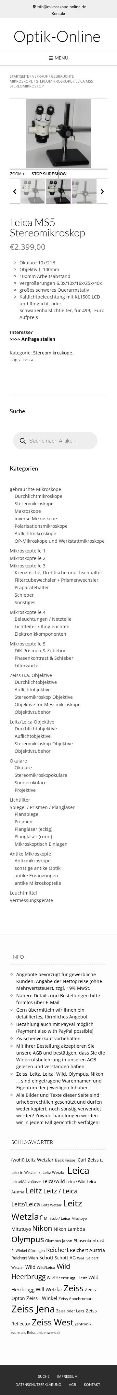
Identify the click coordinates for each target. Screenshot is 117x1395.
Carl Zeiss (88, 1160)
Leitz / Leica (60, 1191)
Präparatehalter (32, 587)
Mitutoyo (79, 1218)
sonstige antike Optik (37, 868)
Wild (30, 1267)
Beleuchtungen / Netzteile (43, 619)
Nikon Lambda (69, 1229)
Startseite (19, 76)
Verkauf (40, 76)
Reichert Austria (87, 1250)
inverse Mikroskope (36, 518)
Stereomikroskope (54, 81)
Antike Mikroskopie (30, 854)
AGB (72, 1384)
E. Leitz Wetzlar (52, 1172)
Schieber (24, 595)
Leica (27, 359)
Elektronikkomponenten (40, 634)
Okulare (18, 761)
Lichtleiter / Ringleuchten (42, 626)
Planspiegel (27, 814)
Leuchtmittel (23, 893)
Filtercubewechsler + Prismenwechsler (56, 580)
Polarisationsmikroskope (41, 526)
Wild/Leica (46, 1267)
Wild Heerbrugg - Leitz (67, 1277)
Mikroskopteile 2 (28, 558)
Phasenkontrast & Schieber (44, 658)
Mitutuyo (21, 1229)
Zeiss (74, 1288)
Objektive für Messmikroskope (48, 704)
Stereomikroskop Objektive (44, 697)
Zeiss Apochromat (74, 1298)
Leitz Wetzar (51, 1205)
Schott (46, 1257)
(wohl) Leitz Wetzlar (32, 1160)
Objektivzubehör (33, 712)
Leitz (34, 1190)
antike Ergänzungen (36, 875)
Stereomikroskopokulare (41, 775)
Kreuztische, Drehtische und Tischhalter (58, 572)
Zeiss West (52, 1322)
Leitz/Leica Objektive (32, 722)
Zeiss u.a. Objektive (31, 675)
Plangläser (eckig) (33, 829)
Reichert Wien (24, 1258)
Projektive (25, 790)
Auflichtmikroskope (35, 533)
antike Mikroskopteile (38, 883)
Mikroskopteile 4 (28, 612)
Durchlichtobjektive (36, 682)
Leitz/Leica (25, 1204)
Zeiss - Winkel (41, 1298)
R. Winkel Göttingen (28, 1250)
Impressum (67, 1376)
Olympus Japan (58, 1240)
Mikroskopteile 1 (28, 551)
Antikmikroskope (33, 860)
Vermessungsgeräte (31, 900)
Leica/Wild (54, 1181)
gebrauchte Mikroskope (35, 489)
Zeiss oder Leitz (70, 1311)
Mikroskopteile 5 (28, 644)
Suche (43, 1376)
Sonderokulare (30, 782)
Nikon (42, 1228)
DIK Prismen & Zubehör (40, 650)
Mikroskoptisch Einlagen (41, 844)
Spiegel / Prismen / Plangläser (42, 807)
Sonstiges (25, 602)
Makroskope (28, 511)
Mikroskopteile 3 (28, 566)
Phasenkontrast (88, 1240)
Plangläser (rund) (33, 836)
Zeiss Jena (33, 1308)
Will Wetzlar (49, 1289)
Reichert (57, 1250)
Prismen (23, 821)
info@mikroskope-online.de (61, 6)
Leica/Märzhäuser (26, 1181)
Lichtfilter (20, 800)
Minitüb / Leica (57, 1218)
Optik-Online (57, 36)
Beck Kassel (65, 1160)
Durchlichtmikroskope (38, 496)
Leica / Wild (75, 1181)
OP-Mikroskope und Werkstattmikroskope (60, 541)
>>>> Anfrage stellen (32, 339)
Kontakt (58, 13)
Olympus (27, 1239)
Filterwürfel (27, 665)
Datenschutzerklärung (38, 1384)
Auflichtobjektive (33, 689)
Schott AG (65, 1258)
